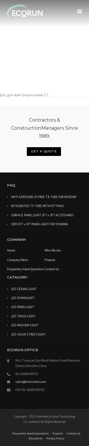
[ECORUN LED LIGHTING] (25, 12)
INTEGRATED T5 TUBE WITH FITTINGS (37, 206)
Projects (50, 260)
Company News (17, 260)
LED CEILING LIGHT (24, 289)
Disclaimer (36, 438)
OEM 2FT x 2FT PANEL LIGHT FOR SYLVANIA (39, 224)
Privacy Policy (55, 438)
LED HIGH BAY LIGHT (25, 325)
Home (11, 250)
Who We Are (53, 250)
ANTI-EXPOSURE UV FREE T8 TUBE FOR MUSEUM (43, 197)
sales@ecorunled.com (30, 382)
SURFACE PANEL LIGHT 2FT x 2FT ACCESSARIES (42, 215)
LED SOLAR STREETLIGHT (28, 334)
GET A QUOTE (44, 151)
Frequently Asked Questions (25, 269)
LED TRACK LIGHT (23, 316)
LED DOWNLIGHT (22, 298)
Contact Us (52, 269)
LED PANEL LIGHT (22, 307)
